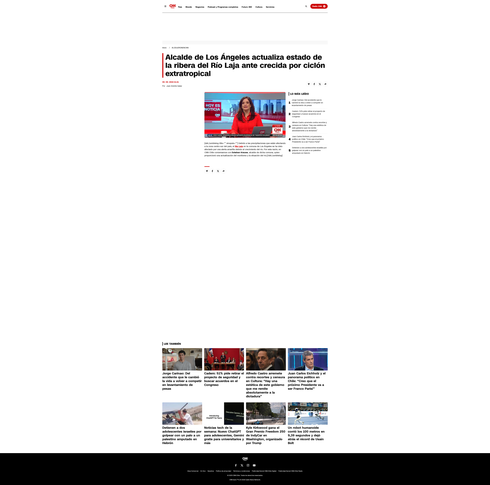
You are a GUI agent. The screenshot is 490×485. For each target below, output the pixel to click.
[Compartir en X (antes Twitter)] (319, 84)
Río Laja (239, 146)
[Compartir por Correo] (308, 84)
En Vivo (203, 471)
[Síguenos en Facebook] (236, 465)
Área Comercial (192, 471)
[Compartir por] (325, 84)
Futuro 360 (247, 7)
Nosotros (211, 471)
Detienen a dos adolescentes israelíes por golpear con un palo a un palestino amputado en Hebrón (309, 150)
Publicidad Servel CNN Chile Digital (264, 471)
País (180, 7)
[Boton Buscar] (306, 6)
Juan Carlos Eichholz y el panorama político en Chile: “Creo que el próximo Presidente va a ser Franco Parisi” (308, 139)
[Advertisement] (181, 238)
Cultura (258, 7)
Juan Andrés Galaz (174, 86)
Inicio (164, 47)
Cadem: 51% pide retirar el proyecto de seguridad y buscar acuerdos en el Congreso (308, 114)
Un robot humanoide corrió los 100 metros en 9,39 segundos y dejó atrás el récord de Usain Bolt (306, 435)
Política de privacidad (223, 471)
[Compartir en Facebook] (314, 84)
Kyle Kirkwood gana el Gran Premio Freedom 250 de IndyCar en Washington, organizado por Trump (265, 435)
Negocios (199, 7)
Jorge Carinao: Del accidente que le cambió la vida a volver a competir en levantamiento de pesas (307, 103)
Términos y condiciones (241, 471)
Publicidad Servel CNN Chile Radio (290, 471)
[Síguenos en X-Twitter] (242, 465)
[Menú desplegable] (165, 6)
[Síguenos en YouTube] (254, 465)
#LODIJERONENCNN (180, 47)
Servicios (270, 7)
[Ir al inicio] (172, 6)
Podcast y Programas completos (223, 7)
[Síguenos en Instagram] (248, 465)
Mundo (189, 7)
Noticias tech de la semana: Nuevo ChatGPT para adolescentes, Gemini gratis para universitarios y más (224, 435)
